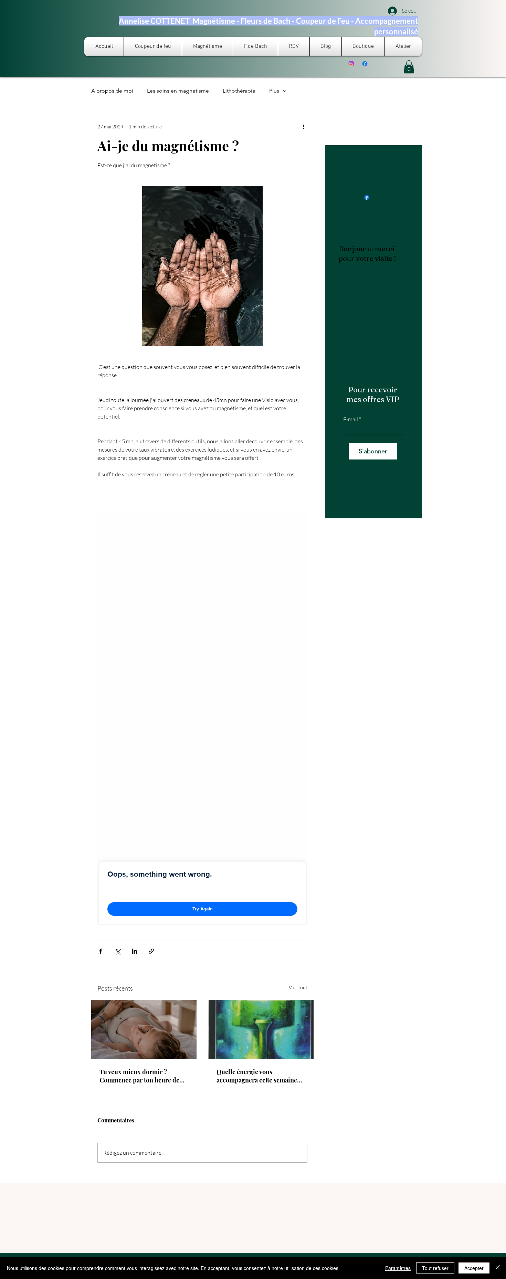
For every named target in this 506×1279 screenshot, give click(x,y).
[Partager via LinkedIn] (134, 951)
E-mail (350, 419)
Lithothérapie (239, 90)
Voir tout (298, 987)
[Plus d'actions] (303, 127)
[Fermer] (498, 1267)
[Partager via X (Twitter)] (117, 951)
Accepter (474, 1268)
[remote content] (202, 717)
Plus (274, 90)
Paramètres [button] (398, 1268)
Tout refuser (435, 1268)
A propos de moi (112, 90)
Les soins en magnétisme (178, 90)
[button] (408, 66)
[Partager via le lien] (151, 951)
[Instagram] (351, 63)
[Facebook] (364, 63)
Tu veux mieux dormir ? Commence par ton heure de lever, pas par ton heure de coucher (139, 1076)
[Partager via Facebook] (100, 951)
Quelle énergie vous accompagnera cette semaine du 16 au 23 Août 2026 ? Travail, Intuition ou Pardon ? (261, 1076)
